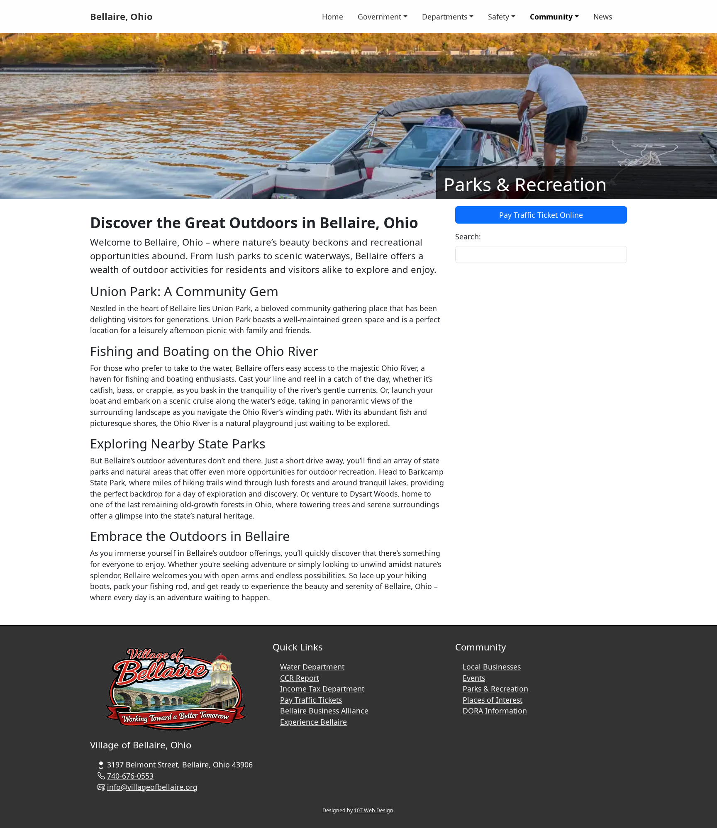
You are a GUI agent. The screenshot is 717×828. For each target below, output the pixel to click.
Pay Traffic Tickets (311, 700)
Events (474, 678)
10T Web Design (373, 810)
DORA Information (495, 711)
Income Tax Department (322, 689)
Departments (444, 17)
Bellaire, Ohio (121, 16)
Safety (498, 17)
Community (551, 17)
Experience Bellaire (313, 722)
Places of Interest (492, 700)
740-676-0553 (130, 776)
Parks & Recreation (495, 689)
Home (332, 17)
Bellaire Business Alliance (324, 711)
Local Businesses (492, 667)
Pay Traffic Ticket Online (541, 215)
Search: (468, 236)
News (602, 17)
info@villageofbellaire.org (152, 787)
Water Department (312, 667)
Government (379, 17)
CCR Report (299, 678)
